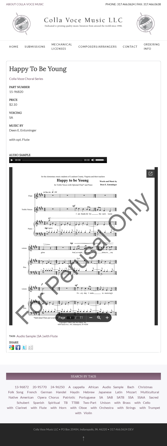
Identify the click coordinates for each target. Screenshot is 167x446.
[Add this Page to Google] (11, 347)
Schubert (23, 402)
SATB (120, 397)
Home (14, 46)
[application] (58, 160)
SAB (110, 397)
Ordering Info (152, 46)
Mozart (131, 392)
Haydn (74, 392)
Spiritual (54, 402)
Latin (118, 392)
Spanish (38, 402)
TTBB (75, 402)
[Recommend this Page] (30, 347)
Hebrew (88, 392)
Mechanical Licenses (62, 46)
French (32, 392)
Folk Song (15, 392)
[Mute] (92, 160)
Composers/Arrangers (97, 46)
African (93, 387)
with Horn (58, 407)
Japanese (104, 392)
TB (66, 402)
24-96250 (58, 387)
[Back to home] (83, 23)
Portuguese (87, 397)
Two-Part (89, 402)
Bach (130, 387)
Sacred (153, 397)
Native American (21, 397)
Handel (61, 392)
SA (40, 336)
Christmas (145, 387)
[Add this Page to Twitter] (24, 347)
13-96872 (22, 387)
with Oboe (78, 407)
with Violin (83, 413)
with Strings (126, 407)
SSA (131, 397)
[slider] (101, 159)
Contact (130, 46)
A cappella (76, 387)
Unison (105, 402)
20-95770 (40, 387)
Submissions (35, 46)
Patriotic (69, 397)
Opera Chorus (48, 397)
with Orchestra (102, 407)
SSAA (141, 397)
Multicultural (150, 392)
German (46, 392)
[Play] (11, 160)
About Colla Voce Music (25, 4)
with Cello (142, 402)
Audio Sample (26, 336)
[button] (83, 438)
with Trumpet (150, 407)
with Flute (50, 336)
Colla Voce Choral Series (26, 79)
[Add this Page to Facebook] (17, 347)
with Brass (122, 402)
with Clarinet (17, 407)
